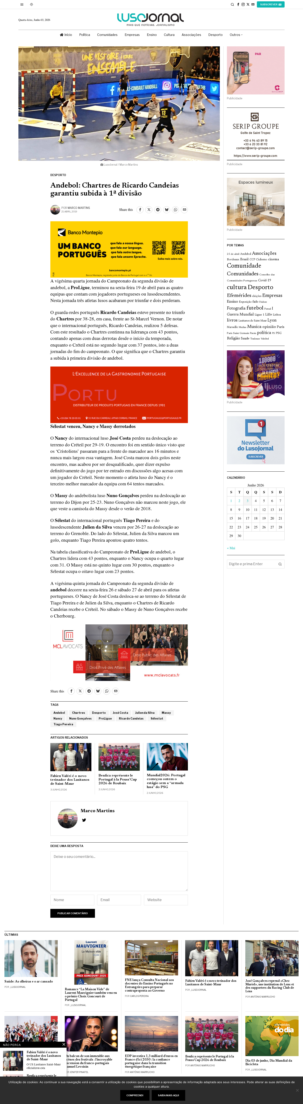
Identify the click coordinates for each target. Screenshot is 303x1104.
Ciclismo (261, 259)
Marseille (232, 327)
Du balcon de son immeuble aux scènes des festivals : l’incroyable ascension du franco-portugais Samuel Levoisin (88, 1062)
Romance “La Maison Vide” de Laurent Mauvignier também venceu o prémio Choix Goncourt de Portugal (91, 995)
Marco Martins (79, 208)
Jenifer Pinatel (79, 1072)
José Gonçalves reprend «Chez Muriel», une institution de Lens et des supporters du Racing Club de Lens (269, 986)
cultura (237, 287)
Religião (233, 339)
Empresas (272, 295)
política (264, 333)
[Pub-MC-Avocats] (119, 652)
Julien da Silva (145, 712)
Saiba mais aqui (168, 1095)
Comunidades (242, 274)
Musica (254, 327)
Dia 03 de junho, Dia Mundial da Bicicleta (268, 1062)
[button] (280, 564)
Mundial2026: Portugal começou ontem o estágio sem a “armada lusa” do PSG (166, 781)
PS (273, 333)
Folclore (263, 302)
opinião (269, 327)
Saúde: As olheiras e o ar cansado (28, 981)
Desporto (58, 175)
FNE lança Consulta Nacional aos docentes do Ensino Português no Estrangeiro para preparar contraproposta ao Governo (149, 985)
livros (232, 320)
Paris (280, 327)
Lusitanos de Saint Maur (252, 321)
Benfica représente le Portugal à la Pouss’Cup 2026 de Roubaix (117, 779)
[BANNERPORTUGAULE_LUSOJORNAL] (119, 394)
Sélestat (157, 718)
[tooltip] (238, 4)
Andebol (59, 712)
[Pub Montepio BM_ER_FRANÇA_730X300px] (119, 249)
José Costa (120, 712)
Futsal (267, 309)
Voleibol (265, 339)
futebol (254, 308)
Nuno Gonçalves (80, 718)
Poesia (253, 333)
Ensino (232, 302)
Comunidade (244, 266)
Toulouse (255, 338)
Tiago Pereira (63, 724)
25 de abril (233, 254)
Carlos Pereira (139, 996)
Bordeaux (233, 259)
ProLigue (105, 718)
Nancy (57, 718)
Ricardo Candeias (131, 718)
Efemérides (239, 295)
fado (255, 302)
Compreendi (134, 1095)
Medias (242, 327)
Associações (264, 253)
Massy (166, 712)
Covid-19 (264, 280)
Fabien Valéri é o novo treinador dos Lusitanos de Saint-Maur (69, 780)
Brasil (244, 259)
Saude (245, 338)
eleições (256, 296)
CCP (252, 259)
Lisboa (277, 315)
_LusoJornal (18, 987)
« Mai (231, 547)
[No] (297, 1090)
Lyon (272, 320)
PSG (278, 333)
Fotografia (236, 308)
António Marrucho (262, 996)
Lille (268, 314)
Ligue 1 (259, 314)
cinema (273, 259)
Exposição (245, 301)
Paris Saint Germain (238, 333)
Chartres (78, 712)
